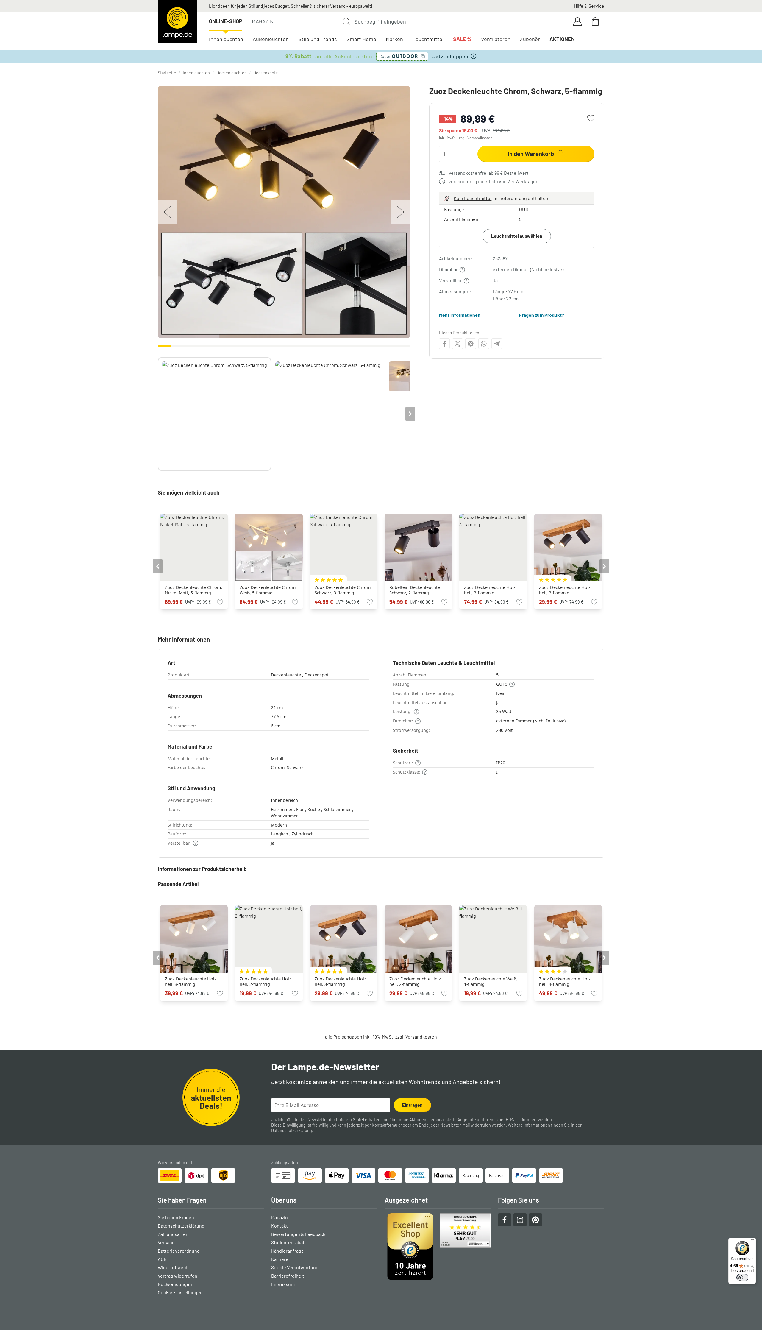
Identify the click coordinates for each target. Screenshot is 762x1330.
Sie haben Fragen (176, 1217)
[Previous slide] (158, 414)
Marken (394, 39)
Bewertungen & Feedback (298, 1234)
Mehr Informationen (459, 315)
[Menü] (752, 1241)
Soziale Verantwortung (294, 1267)
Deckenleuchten (231, 72)
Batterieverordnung (179, 1250)
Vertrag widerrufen (177, 1275)
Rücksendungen (175, 1284)
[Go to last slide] (158, 566)
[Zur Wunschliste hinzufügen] (590, 118)
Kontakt (279, 1225)
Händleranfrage (287, 1250)
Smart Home (361, 39)
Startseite (167, 72)
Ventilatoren (495, 39)
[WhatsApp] (483, 343)
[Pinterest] (470, 343)
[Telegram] (496, 343)
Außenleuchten (271, 39)
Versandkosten (479, 137)
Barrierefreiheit (287, 1275)
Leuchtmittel (428, 39)
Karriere (279, 1259)
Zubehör (530, 39)
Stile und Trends (317, 39)
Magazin (263, 21)
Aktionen (562, 39)
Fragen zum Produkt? (541, 315)
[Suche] (346, 21)
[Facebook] (444, 343)
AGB (162, 1259)
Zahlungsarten (173, 1234)
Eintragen (412, 1105)
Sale (462, 39)
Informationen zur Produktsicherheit (202, 869)
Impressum (283, 1284)
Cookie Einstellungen (180, 1292)
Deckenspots (265, 72)
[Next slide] (410, 414)
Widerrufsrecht (174, 1267)
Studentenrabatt (288, 1242)
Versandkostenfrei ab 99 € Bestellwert (489, 173)
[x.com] (457, 343)
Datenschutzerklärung (291, 1130)
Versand (166, 1242)
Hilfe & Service (589, 6)
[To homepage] (177, 21)
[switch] (742, 1277)
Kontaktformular (387, 1125)
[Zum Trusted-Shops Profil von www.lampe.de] (438, 1246)
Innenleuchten (226, 39)
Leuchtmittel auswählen (516, 235)
